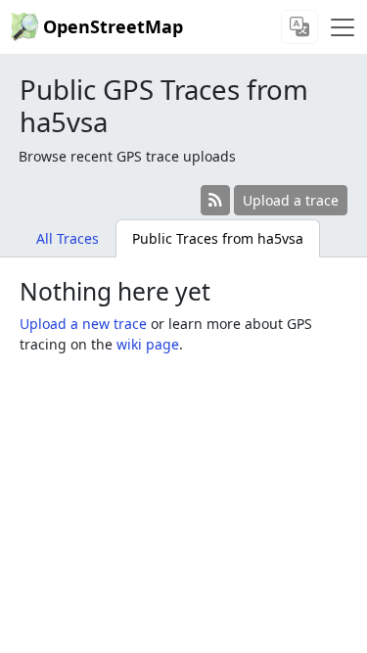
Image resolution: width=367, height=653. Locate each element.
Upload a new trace (83, 323)
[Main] (342, 27)
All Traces (67, 238)
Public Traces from (217, 238)
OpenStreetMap (113, 26)
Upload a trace (291, 200)
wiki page (147, 344)
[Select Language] (299, 27)
